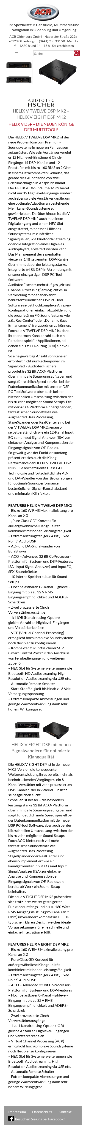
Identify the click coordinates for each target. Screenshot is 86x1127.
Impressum (17, 1111)
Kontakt (65, 1111)
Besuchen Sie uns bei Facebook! (40, 1119)
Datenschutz (42, 1111)
